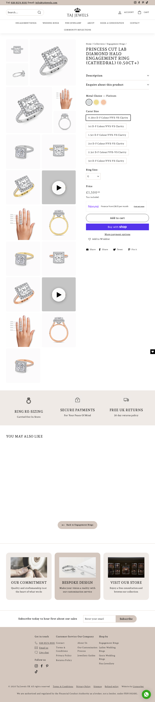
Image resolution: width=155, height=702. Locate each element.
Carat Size (92, 111)
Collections (99, 44)
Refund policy (112, 686)
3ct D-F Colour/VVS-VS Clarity (106, 161)
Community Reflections (77, 30)
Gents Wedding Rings (107, 657)
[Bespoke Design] (77, 567)
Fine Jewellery (73, 23)
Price (89, 186)
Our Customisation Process (88, 649)
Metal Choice (101, 95)
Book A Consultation (112, 23)
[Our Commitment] (29, 567)
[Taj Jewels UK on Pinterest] (47, 665)
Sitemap (98, 686)
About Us (82, 643)
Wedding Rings (51, 23)
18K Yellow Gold (96, 102)
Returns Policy (64, 660)
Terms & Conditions (62, 649)
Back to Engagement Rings (79, 525)
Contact (134, 23)
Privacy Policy (64, 655)
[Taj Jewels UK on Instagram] (36, 665)
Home (89, 44)
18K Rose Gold (104, 102)
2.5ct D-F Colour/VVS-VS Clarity (107, 152)
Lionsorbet (138, 686)
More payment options (117, 234)
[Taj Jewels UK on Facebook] (41, 665)
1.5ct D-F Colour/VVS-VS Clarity (107, 135)
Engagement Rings (26, 23)
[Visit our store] (126, 567)
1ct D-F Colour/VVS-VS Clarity (106, 126)
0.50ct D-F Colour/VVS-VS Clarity (108, 117)
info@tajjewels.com (46, 2)
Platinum (89, 102)
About (90, 23)
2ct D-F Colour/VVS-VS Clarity (106, 143)
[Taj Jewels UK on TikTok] (36, 671)
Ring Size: (92, 169)
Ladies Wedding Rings (107, 649)
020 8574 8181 (19, 2)
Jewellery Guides (86, 655)
